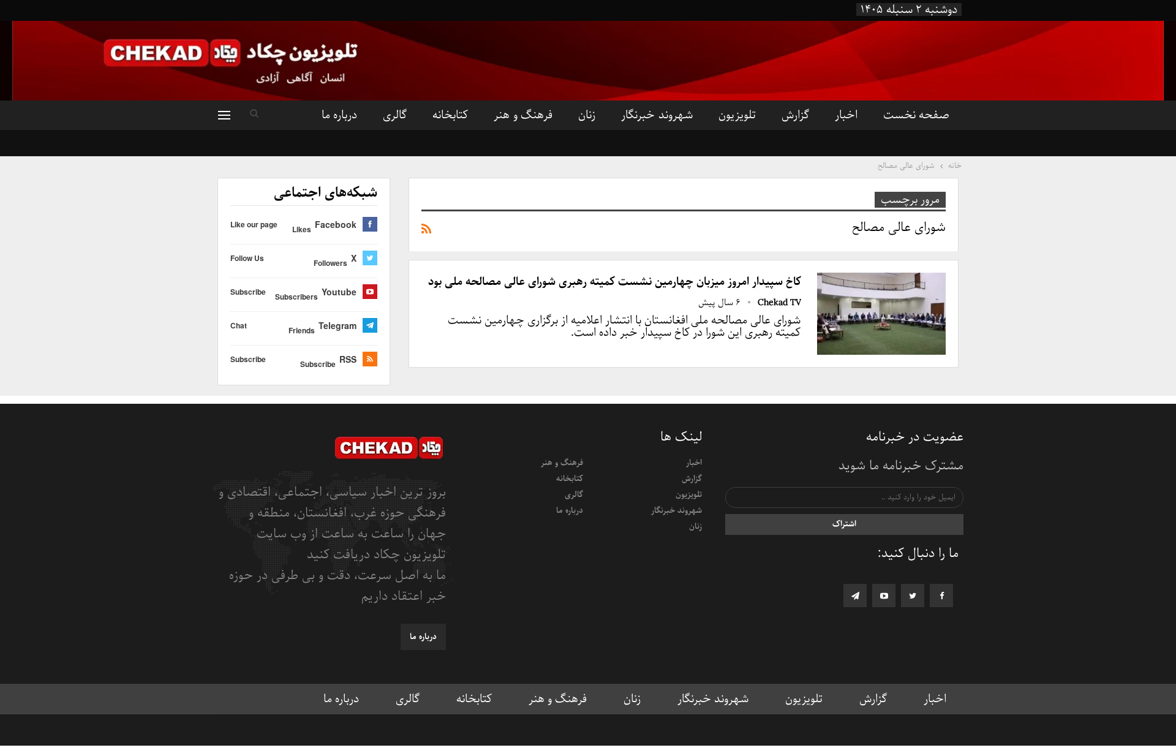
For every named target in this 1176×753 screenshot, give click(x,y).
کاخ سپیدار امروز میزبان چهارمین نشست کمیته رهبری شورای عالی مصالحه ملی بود (614, 282)
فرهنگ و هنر (523, 115)
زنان (586, 115)
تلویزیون (737, 115)
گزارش (795, 115)
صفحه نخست (916, 115)
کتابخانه (450, 115)
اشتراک (844, 524)
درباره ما (339, 115)
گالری (395, 115)
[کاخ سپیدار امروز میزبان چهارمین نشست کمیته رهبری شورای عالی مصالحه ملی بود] (881, 314)
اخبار (846, 115)
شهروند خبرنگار (656, 115)
